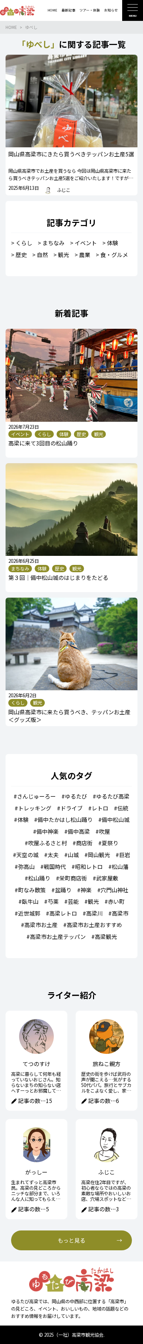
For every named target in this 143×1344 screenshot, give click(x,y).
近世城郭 (29, 913)
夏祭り (110, 843)
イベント (86, 243)
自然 (42, 254)
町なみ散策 (32, 890)
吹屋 (104, 831)
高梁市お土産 (41, 924)
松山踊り (39, 878)
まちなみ (53, 243)
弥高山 (26, 866)
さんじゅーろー (36, 796)
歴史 (21, 254)
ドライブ (71, 808)
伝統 (122, 808)
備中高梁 (79, 831)
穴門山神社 (114, 890)
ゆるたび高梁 (112, 796)
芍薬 (53, 901)
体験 (112, 243)
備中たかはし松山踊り (65, 819)
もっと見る (71, 1240)
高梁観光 (106, 936)
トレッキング (34, 808)
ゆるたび (76, 796)
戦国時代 (55, 866)
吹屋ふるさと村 (47, 843)
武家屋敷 (107, 878)
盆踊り (63, 890)
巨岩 (124, 854)
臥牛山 (30, 901)
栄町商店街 (73, 878)
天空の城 (27, 854)
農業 (84, 254)
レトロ (100, 808)
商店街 (84, 843)
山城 (73, 854)
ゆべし (31, 27)
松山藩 (120, 866)
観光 (63, 254)
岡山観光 (99, 854)
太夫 (53, 854)
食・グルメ (114, 254)
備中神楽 (47, 831)
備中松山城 (115, 819)
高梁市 (120, 913)
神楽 (86, 890)
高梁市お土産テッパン (58, 936)
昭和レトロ (89, 866)
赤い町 (116, 901)
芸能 (73, 901)
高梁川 (94, 913)
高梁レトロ (63, 913)
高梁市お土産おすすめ (94, 924)
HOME (11, 27)
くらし (24, 243)
